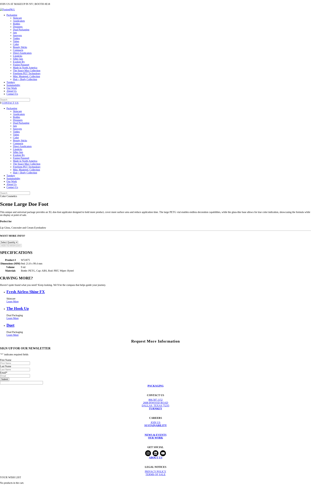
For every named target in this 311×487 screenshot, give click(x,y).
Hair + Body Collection (25, 79)
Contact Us (12, 94)
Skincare (17, 18)
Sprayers (17, 35)
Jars (15, 32)
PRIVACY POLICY (155, 471)
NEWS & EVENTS (156, 434)
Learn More (12, 301)
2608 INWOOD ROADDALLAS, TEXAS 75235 (155, 404)
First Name (5, 360)
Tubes (16, 41)
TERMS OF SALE (155, 474)
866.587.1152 (156, 399)
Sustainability (13, 85)
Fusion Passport (21, 64)
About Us (11, 91)
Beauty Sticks (20, 47)
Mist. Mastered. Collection (26, 76)
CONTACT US (10, 102)
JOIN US (155, 422)
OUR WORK (155, 437)
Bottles (16, 23)
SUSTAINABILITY (155, 425)
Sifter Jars (18, 58)
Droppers (18, 26)
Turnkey (10, 82)
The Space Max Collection (26, 70)
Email (3, 372)
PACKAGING (156, 385)
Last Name (5, 366)
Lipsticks (17, 56)
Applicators (19, 20)
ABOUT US (155, 457)
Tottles (16, 38)
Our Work (11, 88)
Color (16, 44)
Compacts (18, 50)
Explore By (19, 61)
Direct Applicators (22, 53)
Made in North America (25, 67)
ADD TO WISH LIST (11, 245)
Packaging (11, 15)
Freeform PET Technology (26, 73)
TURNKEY (155, 408)
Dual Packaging (21, 29)
